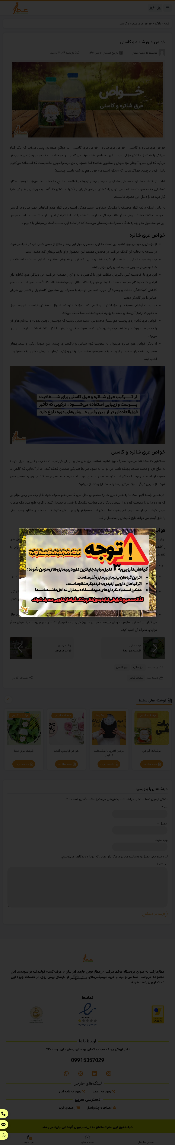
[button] (25, 534)
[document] (87, 572)
